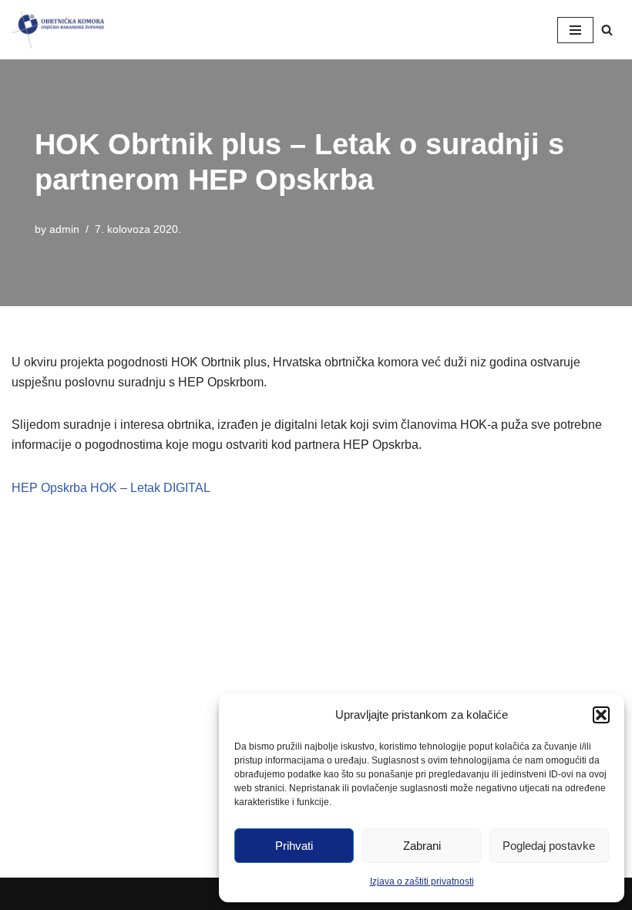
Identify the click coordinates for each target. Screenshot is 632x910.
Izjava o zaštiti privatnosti (422, 881)
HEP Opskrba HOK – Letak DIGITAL (111, 487)
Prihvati (294, 845)
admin (64, 229)
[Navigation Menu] (575, 30)
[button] (601, 715)
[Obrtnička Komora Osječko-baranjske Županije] (58, 30)
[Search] (607, 29)
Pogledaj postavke (549, 845)
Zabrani (422, 845)
